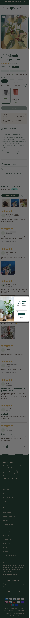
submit (21, 314)
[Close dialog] (27, 297)
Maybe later (21, 317)
